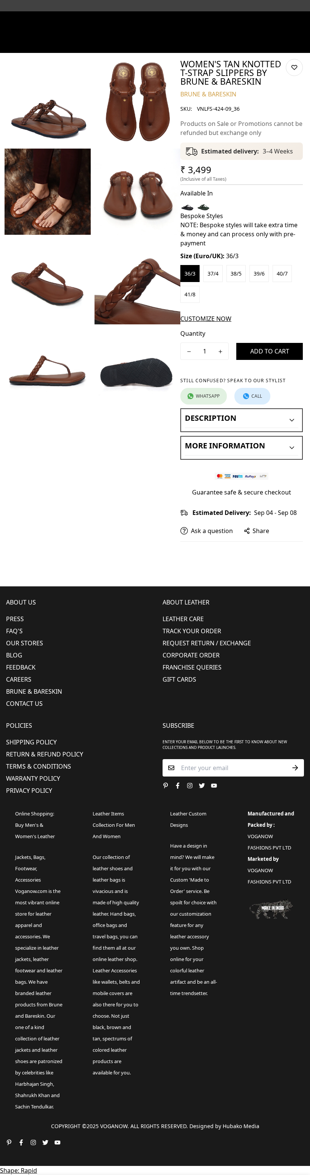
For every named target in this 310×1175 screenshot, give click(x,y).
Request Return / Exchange (207, 643)
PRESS (15, 619)
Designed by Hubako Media (224, 1126)
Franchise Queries (192, 667)
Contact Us (24, 703)
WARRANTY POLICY (33, 778)
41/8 (189, 294)
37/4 (213, 273)
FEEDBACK (21, 667)
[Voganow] (155, 20)
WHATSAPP (208, 396)
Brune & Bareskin (34, 691)
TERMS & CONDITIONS (38, 766)
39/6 (259, 273)
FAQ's (14, 631)
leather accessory (189, 936)
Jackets (23, 857)
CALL (256, 396)
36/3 (189, 273)
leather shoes (108, 868)
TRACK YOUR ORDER (192, 631)
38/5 (236, 273)
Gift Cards (179, 679)
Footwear (25, 868)
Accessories (28, 879)
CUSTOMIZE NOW (205, 319)
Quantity (192, 333)
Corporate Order (191, 655)
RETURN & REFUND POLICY (44, 754)
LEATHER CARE (183, 619)
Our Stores (24, 643)
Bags (38, 857)
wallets (109, 981)
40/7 (282, 273)
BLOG (14, 655)
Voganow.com (31, 891)
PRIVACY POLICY (29, 790)
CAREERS (18, 679)
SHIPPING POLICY (31, 742)
